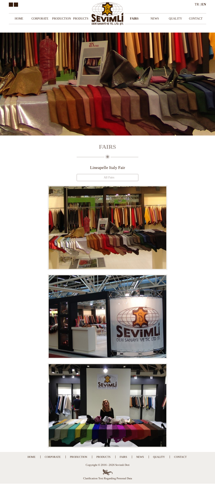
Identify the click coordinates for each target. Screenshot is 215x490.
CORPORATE (40, 18)
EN (203, 4)
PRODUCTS (80, 18)
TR (197, 4)
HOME (19, 18)
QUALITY (175, 18)
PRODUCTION (61, 18)
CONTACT (196, 18)
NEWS (155, 18)
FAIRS (134, 18)
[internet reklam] (107, 472)
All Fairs (108, 177)
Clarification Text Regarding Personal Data (107, 478)
